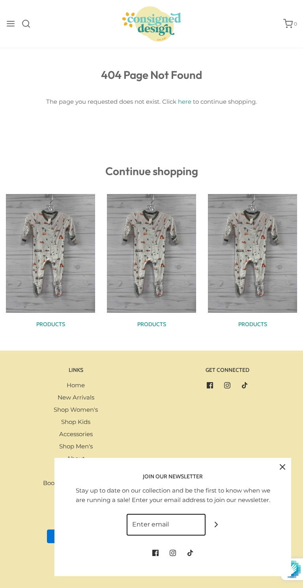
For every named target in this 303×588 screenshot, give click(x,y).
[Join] (216, 525)
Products (50, 324)
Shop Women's (76, 409)
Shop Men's (76, 446)
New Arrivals (76, 397)
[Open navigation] (10, 23)
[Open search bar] (29, 23)
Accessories (76, 434)
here (184, 101)
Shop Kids (75, 422)
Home (76, 385)
